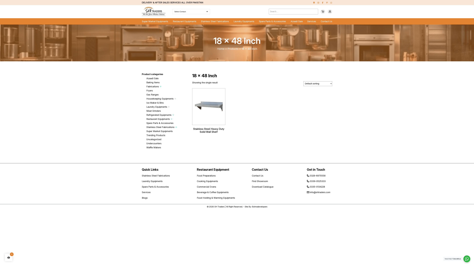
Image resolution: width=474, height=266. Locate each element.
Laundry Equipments (244, 21)
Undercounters (153, 143)
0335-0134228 (317, 186)
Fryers (149, 90)
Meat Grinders (153, 111)
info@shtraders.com (320, 192)
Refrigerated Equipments (158, 115)
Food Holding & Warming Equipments (216, 198)
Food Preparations (206, 175)
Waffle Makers (153, 147)
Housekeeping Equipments (160, 98)
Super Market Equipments (155, 21)
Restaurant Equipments (184, 21)
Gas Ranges (152, 94)
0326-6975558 (318, 175)
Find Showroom (260, 181)
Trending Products (155, 135)
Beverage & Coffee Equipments (213, 192)
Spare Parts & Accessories (272, 21)
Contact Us (326, 21)
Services (311, 21)
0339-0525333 (318, 181)
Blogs (145, 198)
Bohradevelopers (259, 206)
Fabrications (152, 86)
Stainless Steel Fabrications (215, 21)
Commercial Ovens (206, 186)
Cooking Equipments (207, 181)
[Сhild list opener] (160, 86)
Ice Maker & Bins (155, 102)
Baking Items (153, 82)
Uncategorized (153, 139)
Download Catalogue (262, 186)
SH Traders (219, 206)
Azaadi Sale (297, 21)
